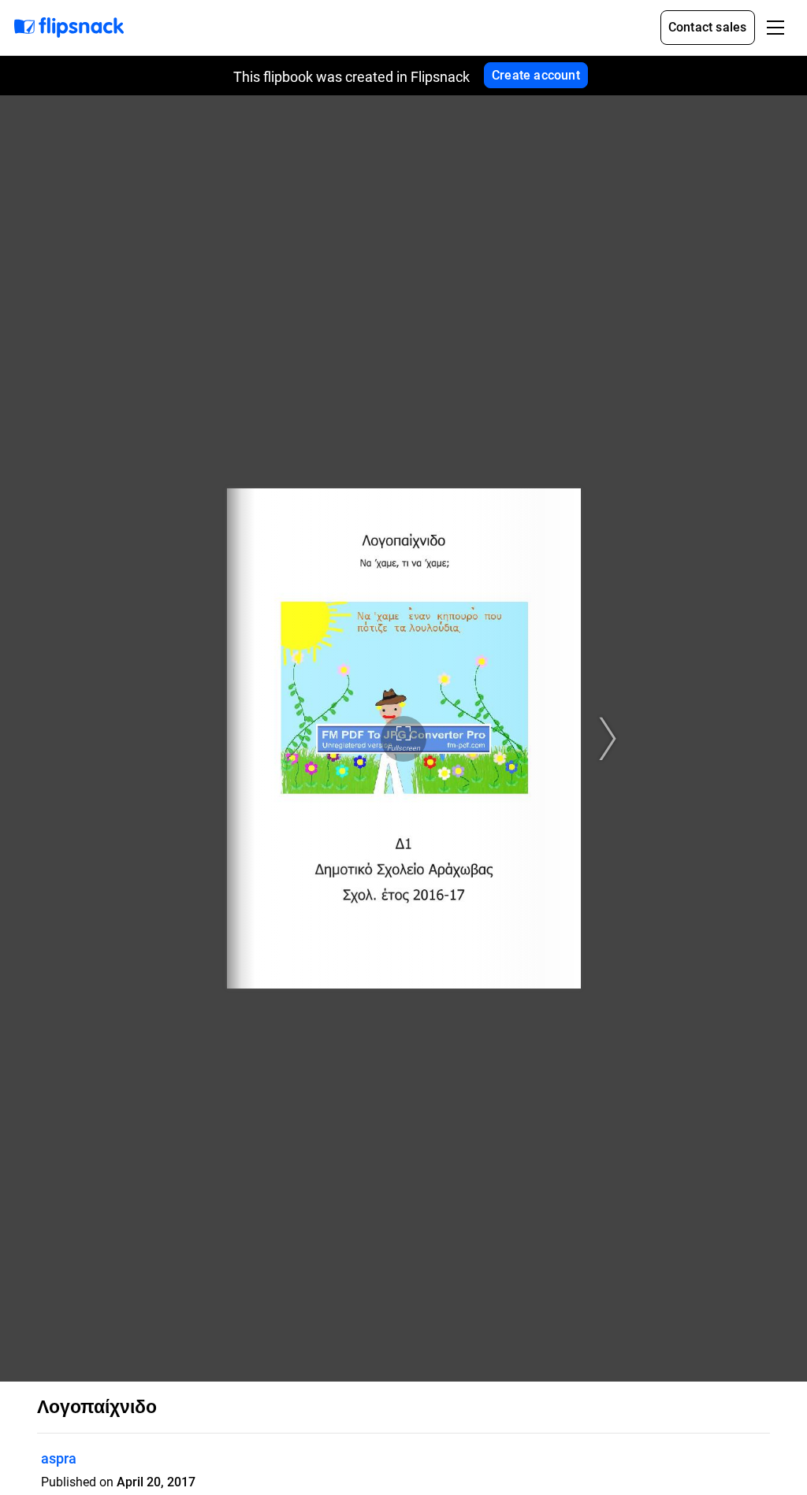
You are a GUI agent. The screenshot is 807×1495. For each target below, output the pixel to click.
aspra (58, 1458)
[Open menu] (775, 27)
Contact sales (707, 27)
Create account (536, 75)
